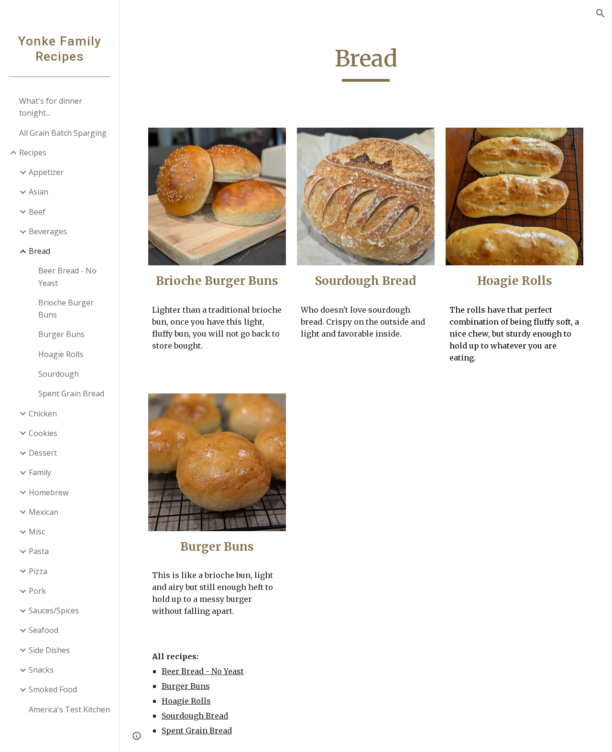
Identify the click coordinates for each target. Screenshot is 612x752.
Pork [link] (37, 591)
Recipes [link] (32, 152)
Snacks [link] (41, 670)
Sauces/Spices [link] (54, 610)
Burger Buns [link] (61, 334)
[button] (600, 13)
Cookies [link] (43, 433)
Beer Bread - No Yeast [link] (67, 276)
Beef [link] (37, 212)
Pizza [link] (38, 571)
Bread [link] (39, 251)
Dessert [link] (43, 452)
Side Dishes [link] (49, 650)
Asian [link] (38, 191)
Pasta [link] (39, 551)
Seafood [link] (43, 630)
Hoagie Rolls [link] (60, 354)
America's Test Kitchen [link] (69, 709)
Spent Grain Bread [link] (71, 393)
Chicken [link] (43, 413)
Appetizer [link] (46, 172)
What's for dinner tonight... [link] (50, 107)
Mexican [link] (43, 512)
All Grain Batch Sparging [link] (63, 133)
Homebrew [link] (48, 492)
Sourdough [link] (58, 374)
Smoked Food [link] (53, 689)
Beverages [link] (48, 231)
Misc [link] (37, 531)
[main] (365, 63)
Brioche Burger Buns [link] (66, 308)
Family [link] (40, 472)
